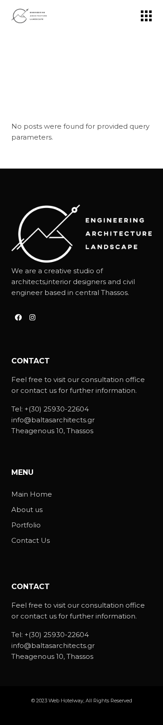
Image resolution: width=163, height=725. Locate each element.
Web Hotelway (65, 700)
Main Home (31, 494)
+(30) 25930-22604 (56, 409)
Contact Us (30, 540)
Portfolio (26, 525)
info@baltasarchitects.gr (53, 420)
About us (27, 509)
